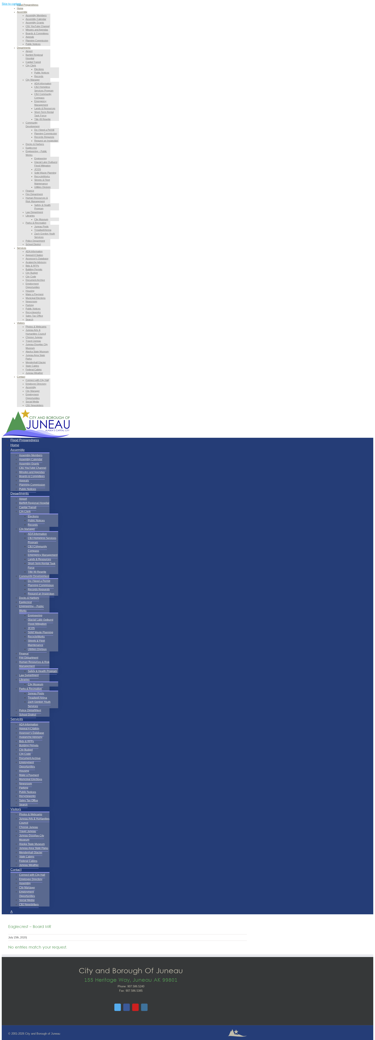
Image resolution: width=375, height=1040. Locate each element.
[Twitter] (117, 1007)
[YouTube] (135, 1007)
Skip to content (11, 3)
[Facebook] (126, 1007)
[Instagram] (144, 1007)
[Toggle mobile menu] (3, 433)
